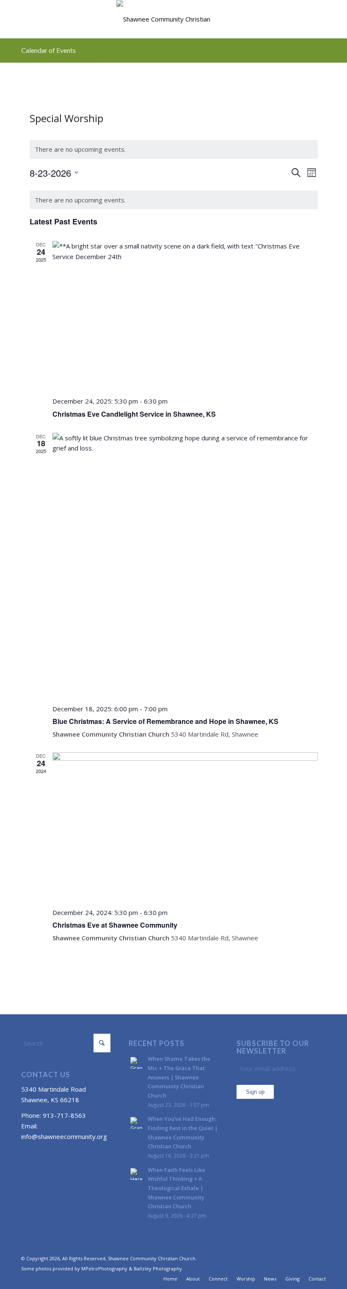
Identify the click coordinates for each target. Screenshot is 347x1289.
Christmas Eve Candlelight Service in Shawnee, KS (134, 414)
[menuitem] (170, 1279)
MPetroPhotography (104, 1268)
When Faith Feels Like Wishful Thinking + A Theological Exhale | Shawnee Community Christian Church (176, 1188)
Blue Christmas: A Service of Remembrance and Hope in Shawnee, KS (165, 721)
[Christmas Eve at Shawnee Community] (185, 826)
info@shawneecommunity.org (64, 1136)
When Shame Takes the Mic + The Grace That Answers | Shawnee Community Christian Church (179, 1077)
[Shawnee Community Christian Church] (173, 19)
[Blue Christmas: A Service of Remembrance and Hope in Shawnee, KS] (185, 565)
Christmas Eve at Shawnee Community (114, 925)
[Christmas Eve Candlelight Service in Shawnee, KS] (185, 315)
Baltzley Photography (158, 1268)
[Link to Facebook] (306, 1257)
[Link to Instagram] (319, 1257)
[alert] (174, 149)
